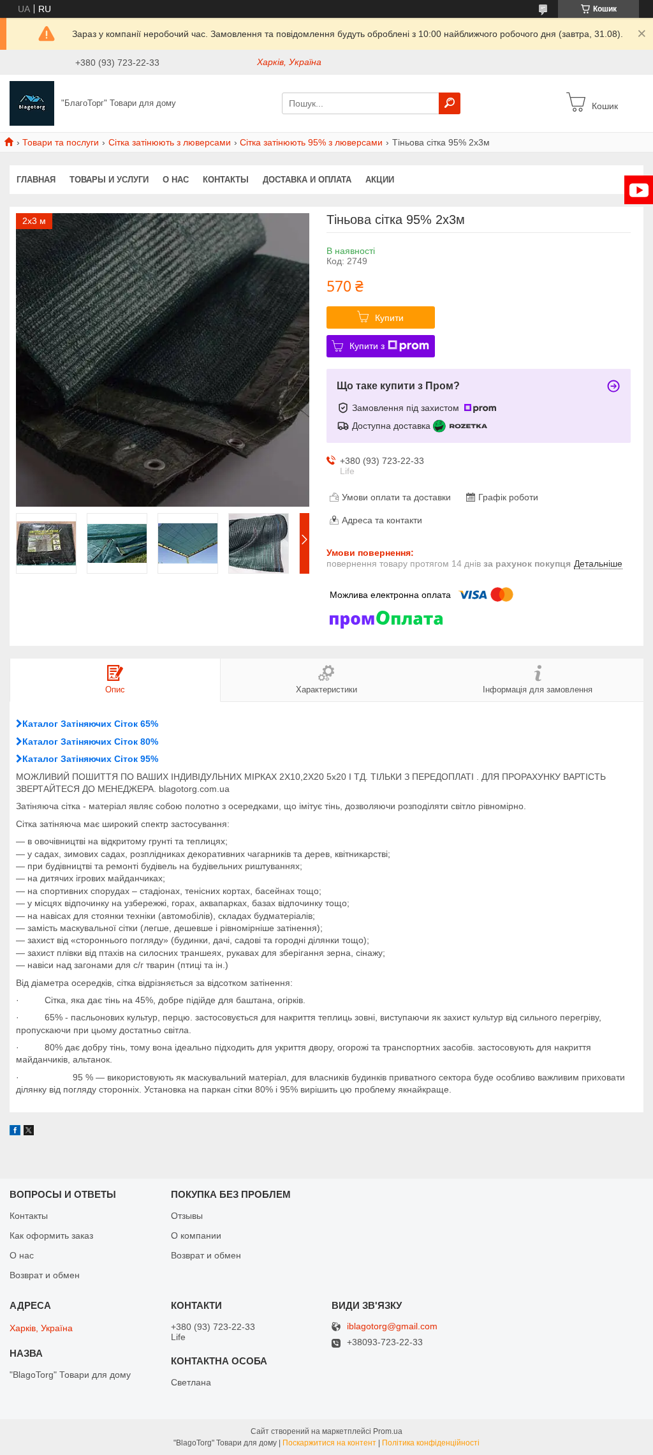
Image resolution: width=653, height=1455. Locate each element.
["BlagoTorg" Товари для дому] (32, 103)
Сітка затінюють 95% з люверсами (311, 142)
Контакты (226, 179)
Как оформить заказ (51, 1235)
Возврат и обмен (45, 1275)
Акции (379, 179)
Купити (389, 318)
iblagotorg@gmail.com (392, 1326)
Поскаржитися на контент (329, 1442)
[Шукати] (449, 103)
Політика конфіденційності (431, 1442)
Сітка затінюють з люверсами (169, 142)
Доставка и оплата (307, 179)
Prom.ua (387, 1431)
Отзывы (187, 1216)
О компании (196, 1235)
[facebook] (15, 1132)
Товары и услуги (109, 179)
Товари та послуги (60, 142)
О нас (176, 179)
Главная (36, 179)
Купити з (367, 346)
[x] (29, 1132)
